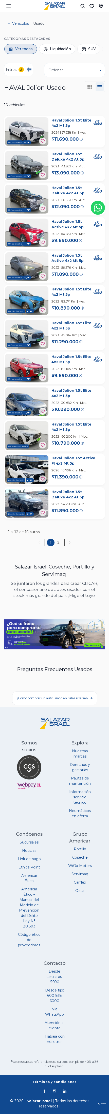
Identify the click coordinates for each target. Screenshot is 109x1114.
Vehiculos (20, 23)
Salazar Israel (39, 1101)
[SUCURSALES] (101, 6)
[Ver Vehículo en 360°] (98, 123)
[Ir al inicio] (54, 6)
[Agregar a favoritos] (42, 141)
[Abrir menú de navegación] (8, 6)
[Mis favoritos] (92, 6)
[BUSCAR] (83, 6)
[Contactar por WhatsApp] (98, 208)
